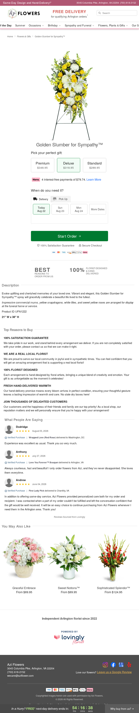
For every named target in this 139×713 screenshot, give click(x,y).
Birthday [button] (53, 25)
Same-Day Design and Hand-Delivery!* (27, 3)
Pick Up (63, 199)
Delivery (43, 199)
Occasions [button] (35, 25)
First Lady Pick (36, 490)
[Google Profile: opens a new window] (121, 664)
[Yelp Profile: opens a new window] (129, 664)
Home (10, 36)
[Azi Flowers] (23, 14)
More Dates (97, 209)
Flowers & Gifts (24, 36)
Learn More (94, 179)
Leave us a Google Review (114, 672)
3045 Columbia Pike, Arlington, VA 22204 (30, 668)
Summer (20, 25)
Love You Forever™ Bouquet (43, 462)
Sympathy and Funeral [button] (78, 25)
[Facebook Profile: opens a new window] (113, 664)
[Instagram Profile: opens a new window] (105, 664)
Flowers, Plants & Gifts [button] (111, 25)
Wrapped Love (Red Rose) (42, 437)
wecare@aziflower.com (20, 675)
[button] (129, 697)
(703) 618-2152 (16, 672)
